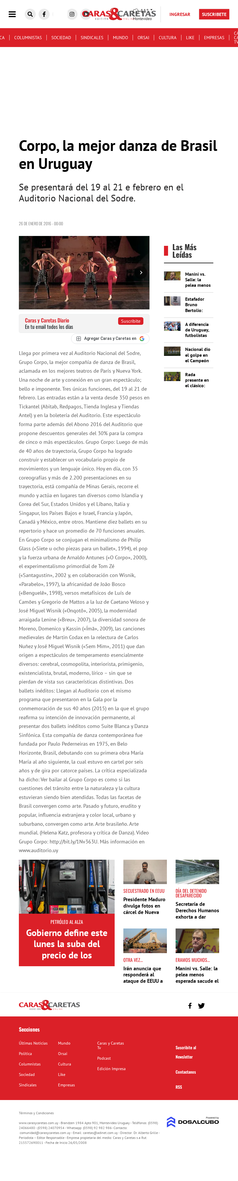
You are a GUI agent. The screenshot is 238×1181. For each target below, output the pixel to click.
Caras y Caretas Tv (110, 1045)
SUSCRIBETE (214, 14)
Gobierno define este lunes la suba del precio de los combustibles (66, 949)
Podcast (104, 1058)
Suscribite (130, 321)
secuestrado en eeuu (144, 890)
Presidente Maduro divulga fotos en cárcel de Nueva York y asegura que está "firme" (144, 912)
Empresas (214, 37)
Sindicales (92, 37)
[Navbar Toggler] (16, 14)
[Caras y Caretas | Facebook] (44, 14)
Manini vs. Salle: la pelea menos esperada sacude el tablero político (197, 978)
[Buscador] (30, 14)
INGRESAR (180, 14)
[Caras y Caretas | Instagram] (71, 14)
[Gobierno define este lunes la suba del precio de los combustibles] (67, 887)
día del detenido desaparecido (191, 893)
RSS (179, 1087)
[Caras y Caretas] (49, 1010)
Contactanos (186, 1072)
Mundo (120, 37)
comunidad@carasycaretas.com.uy (45, 1132)
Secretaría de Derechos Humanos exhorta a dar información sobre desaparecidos (197, 916)
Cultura (167, 37)
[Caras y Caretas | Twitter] (201, 1005)
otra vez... (133, 959)
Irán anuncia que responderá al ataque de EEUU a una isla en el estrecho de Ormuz (144, 981)
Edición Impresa (111, 1068)
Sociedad (61, 37)
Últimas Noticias (33, 1043)
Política (25, 1053)
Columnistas (28, 37)
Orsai (143, 37)
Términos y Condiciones (36, 1113)
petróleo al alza (67, 921)
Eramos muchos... (193, 959)
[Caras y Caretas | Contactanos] (212, 1005)
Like (190, 37)
